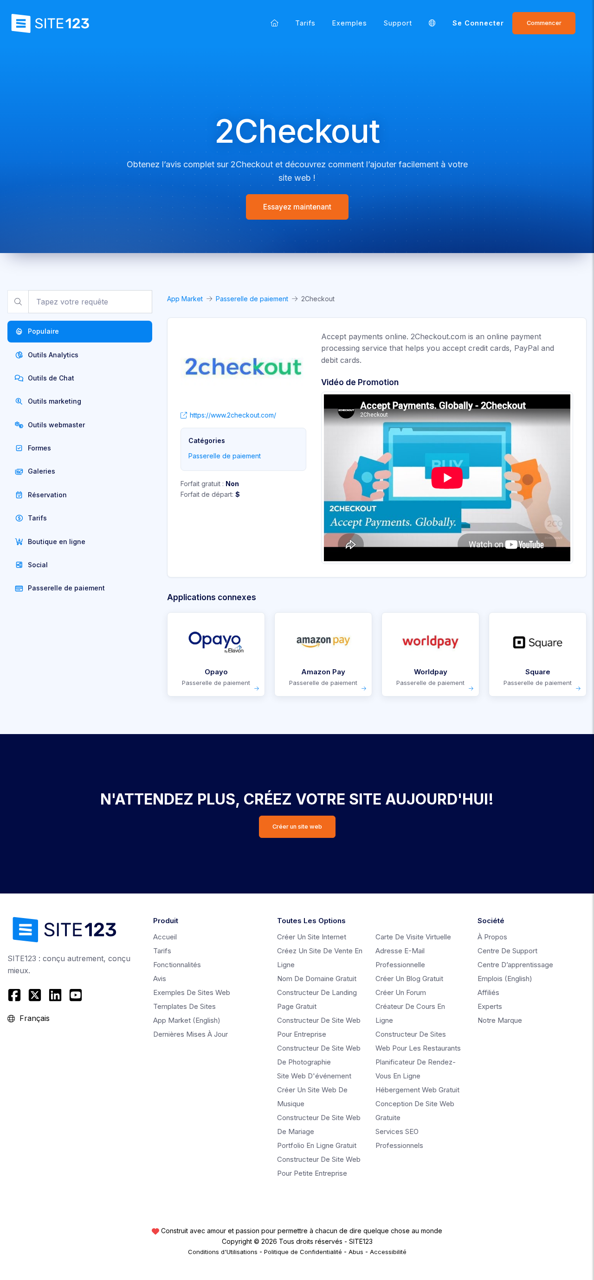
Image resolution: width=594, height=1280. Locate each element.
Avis (159, 978)
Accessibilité (388, 1251)
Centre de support (507, 950)
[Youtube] (75, 995)
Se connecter (478, 23)
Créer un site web (297, 826)
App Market (185, 299)
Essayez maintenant (297, 207)
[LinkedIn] (55, 995)
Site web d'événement (314, 1075)
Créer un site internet (311, 936)
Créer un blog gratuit (409, 978)
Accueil (165, 936)
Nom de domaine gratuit (316, 978)
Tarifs (305, 23)
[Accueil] (274, 23)
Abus (356, 1251)
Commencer (544, 22)
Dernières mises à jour (190, 1034)
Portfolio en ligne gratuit (316, 1145)
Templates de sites (184, 1006)
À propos (492, 936)
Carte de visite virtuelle (413, 936)
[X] (35, 995)
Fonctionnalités (177, 964)
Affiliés (488, 992)
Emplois (505, 978)
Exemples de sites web (191, 992)
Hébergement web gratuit (417, 1089)
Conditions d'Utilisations (223, 1251)
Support (398, 23)
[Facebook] (15, 995)
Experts (490, 1006)
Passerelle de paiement (252, 299)
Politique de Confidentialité (303, 1251)
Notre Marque (500, 1020)
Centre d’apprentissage (515, 964)
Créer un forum (400, 992)
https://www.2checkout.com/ (233, 415)
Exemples (349, 23)
